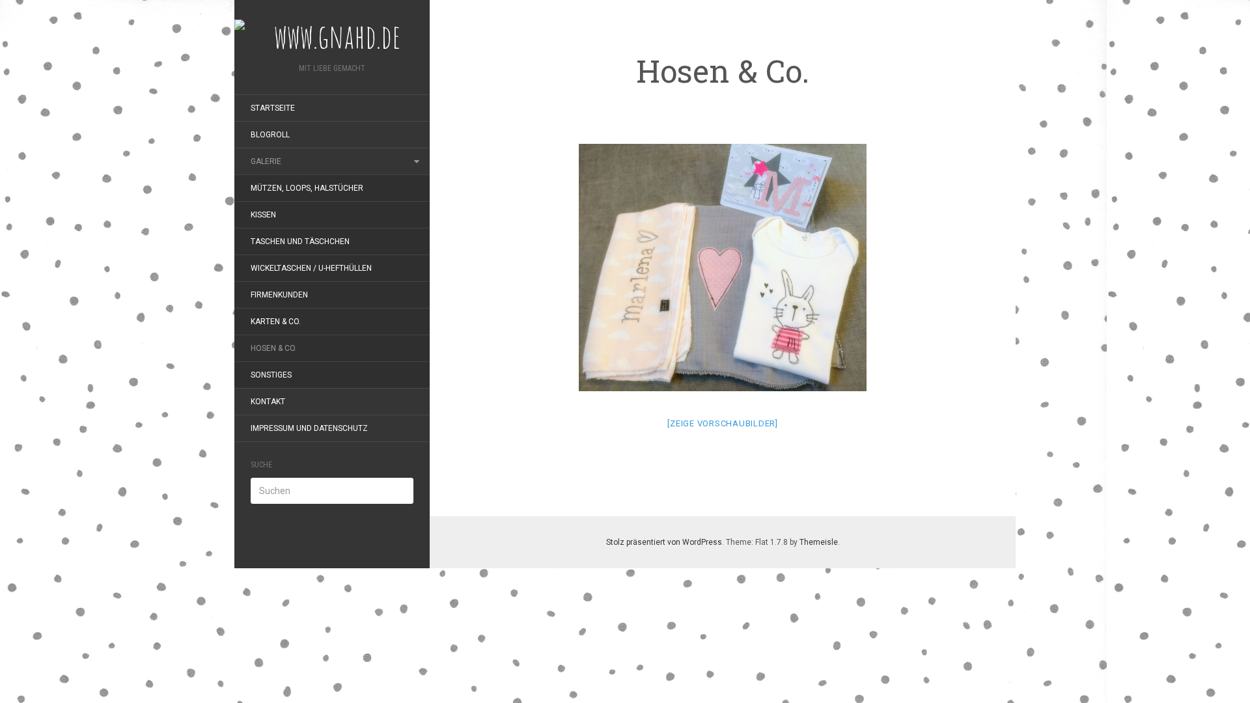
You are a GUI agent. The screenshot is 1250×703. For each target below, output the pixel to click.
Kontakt (268, 401)
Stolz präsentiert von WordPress (664, 542)
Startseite (273, 108)
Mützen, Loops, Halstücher (307, 188)
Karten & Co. (276, 321)
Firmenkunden (279, 294)
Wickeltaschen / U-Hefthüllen (311, 268)
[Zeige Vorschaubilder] (722, 423)
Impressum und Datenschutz (309, 428)
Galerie (266, 161)
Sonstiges (271, 374)
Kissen (263, 214)
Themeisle (818, 542)
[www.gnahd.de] (332, 36)
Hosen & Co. (274, 348)
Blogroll (270, 134)
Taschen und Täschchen (300, 241)
